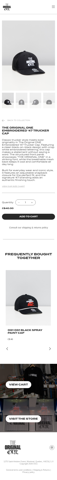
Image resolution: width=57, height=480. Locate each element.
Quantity (7, 202)
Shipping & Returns (41, 470)
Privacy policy (28, 472)
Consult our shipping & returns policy (28, 227)
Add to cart (28, 216)
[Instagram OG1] (52, 447)
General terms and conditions (19, 470)
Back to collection (18, 120)
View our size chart (13, 186)
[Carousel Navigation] (28, 349)
